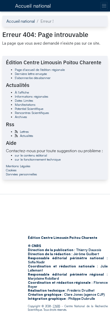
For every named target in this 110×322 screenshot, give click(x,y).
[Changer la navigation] (104, 5)
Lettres (24, 132)
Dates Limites (24, 100)
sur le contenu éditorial (31, 155)
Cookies (11, 170)
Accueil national (33, 6)
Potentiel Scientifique (29, 109)
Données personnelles (21, 174)
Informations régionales (31, 96)
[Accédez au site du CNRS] (7, 5)
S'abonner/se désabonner (33, 78)
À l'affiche (22, 92)
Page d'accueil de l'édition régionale (40, 70)
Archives (21, 117)
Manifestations (25, 104)
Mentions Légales (18, 166)
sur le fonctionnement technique (38, 159)
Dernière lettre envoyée (31, 74)
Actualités (26, 136)
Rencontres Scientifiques (32, 113)
